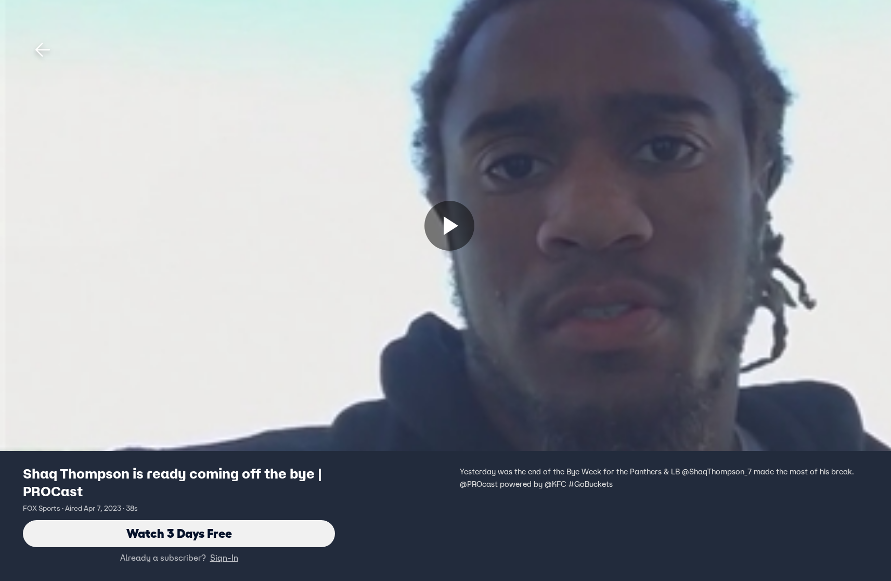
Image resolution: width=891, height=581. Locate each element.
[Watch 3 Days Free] (449, 226)
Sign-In (224, 557)
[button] (42, 50)
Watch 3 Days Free (179, 533)
